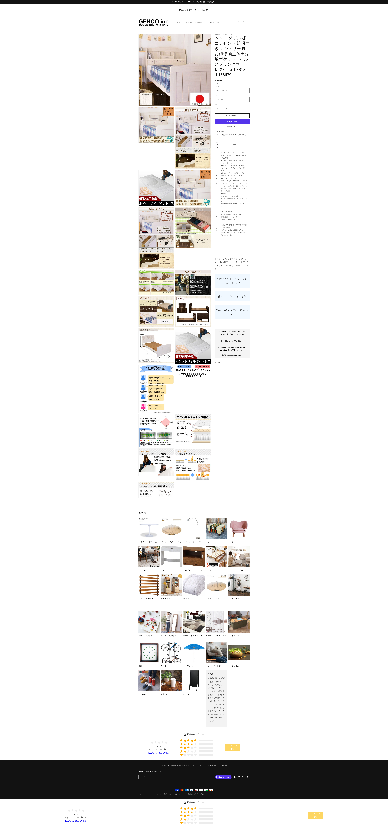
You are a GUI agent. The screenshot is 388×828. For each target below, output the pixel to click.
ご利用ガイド (165, 765)
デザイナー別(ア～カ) (147, 542)
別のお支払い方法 (232, 126)
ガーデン (187, 666)
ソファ (208, 542)
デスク (164, 570)
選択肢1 (217, 86)
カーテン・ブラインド (215, 635)
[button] (177, 22)
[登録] (172, 777)
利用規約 (224, 765)
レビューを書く (233, 747)
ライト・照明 (211, 598)
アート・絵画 (144, 635)
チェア (231, 542)
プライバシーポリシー (198, 765)
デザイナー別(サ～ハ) (170, 542)
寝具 (185, 598)
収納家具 (164, 598)
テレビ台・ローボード (192, 570)
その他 (186, 694)
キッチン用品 (233, 666)
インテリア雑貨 (167, 635)
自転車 (164, 666)
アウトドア (232, 635)
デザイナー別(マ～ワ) (192, 542)
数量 (216, 104)
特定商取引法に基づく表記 (180, 765)
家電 (163, 694)
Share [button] (218, 363)
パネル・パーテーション (148, 598)
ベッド (208, 570)
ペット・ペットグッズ (215, 666)
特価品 (210, 674)
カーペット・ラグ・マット (193, 636)
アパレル (142, 694)
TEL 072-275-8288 (232, 341)
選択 (216, 95)
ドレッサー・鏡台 (235, 570)
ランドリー (232, 598)
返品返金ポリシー (214, 765)
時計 (140, 666)
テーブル (142, 570)
